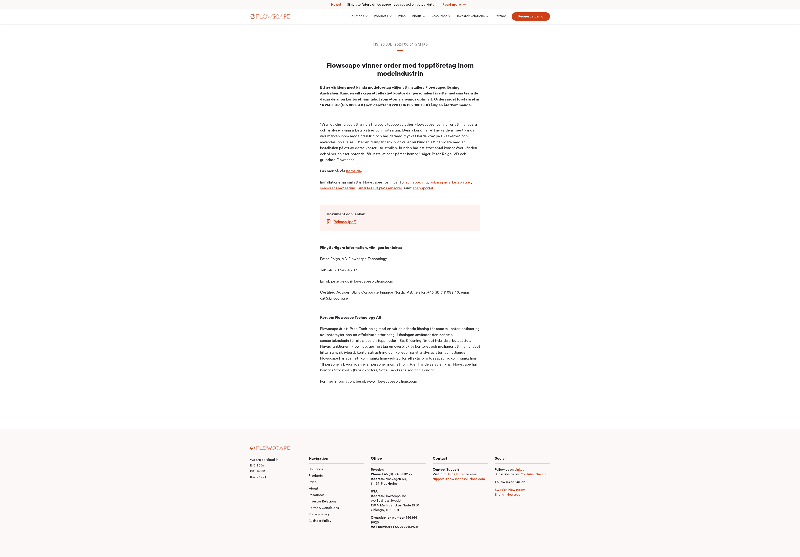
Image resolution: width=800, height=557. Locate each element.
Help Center (455, 474)
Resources (316, 495)
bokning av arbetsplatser (450, 182)
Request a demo (530, 16)
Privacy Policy (319, 514)
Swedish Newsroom (510, 489)
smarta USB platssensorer (380, 188)
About (313, 488)
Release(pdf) (345, 222)
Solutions (316, 469)
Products (316, 475)
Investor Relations (322, 501)
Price (312, 482)
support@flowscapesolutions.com (459, 479)
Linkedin (521, 469)
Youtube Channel (534, 474)
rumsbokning (417, 182)
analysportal (423, 188)
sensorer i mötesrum (337, 188)
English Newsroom (509, 494)
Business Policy (320, 520)
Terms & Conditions (324, 508)
